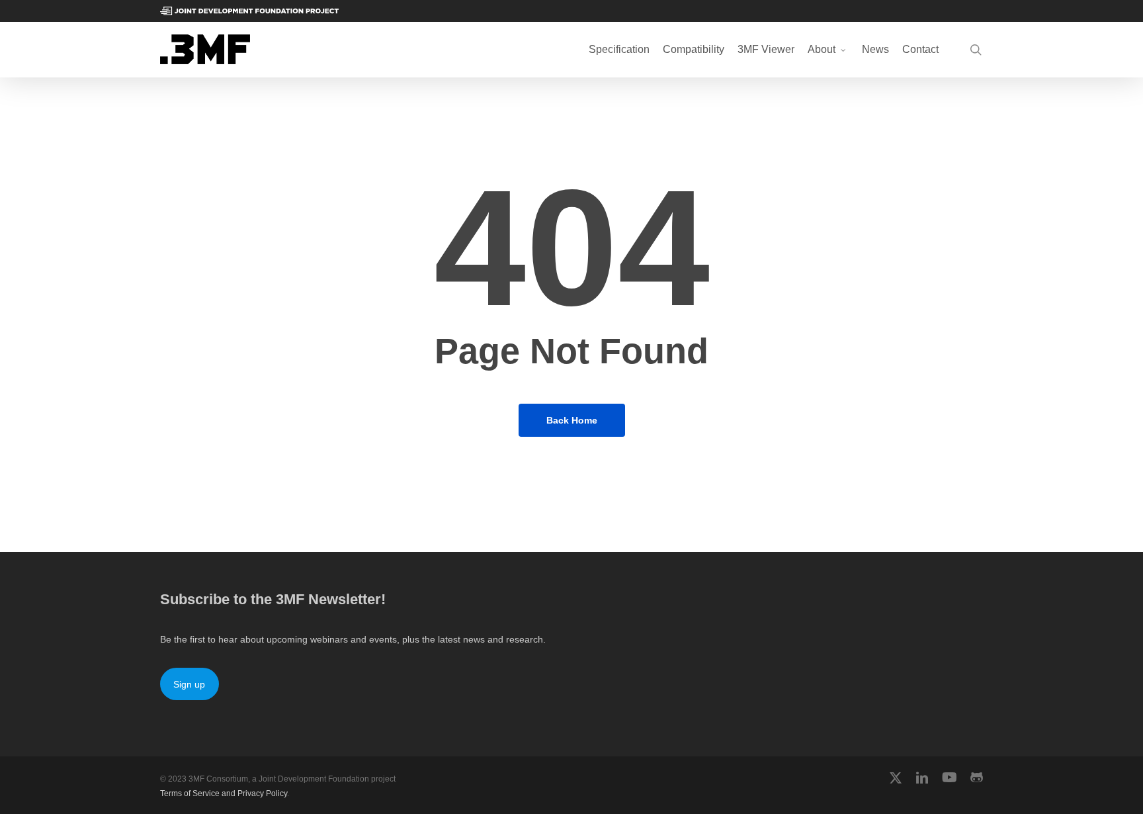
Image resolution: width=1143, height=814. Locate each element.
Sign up (189, 684)
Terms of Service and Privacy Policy (223, 793)
